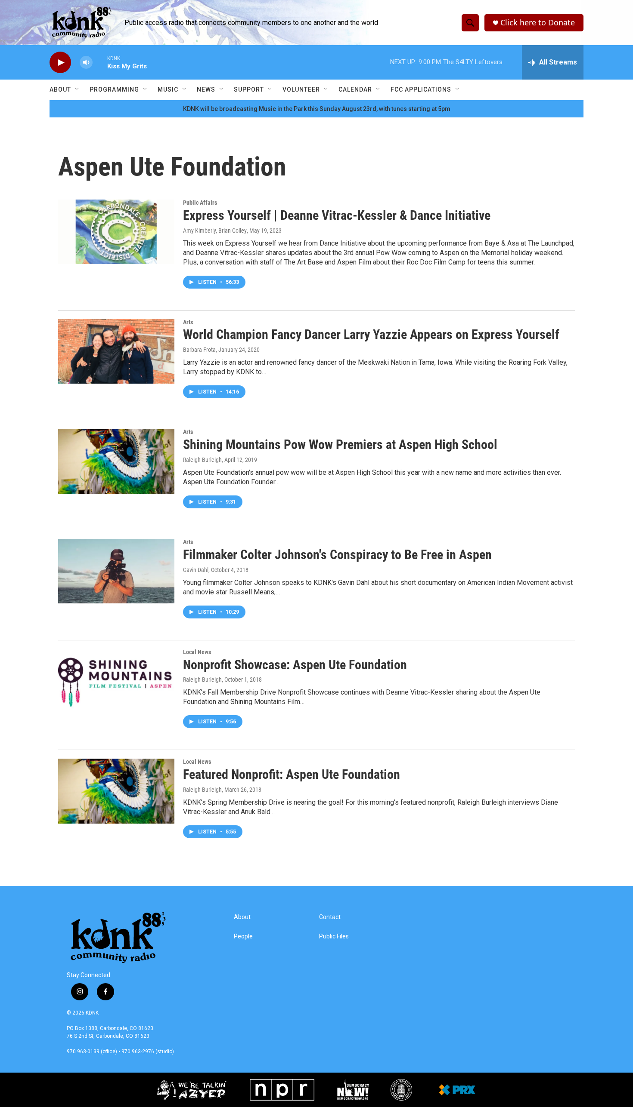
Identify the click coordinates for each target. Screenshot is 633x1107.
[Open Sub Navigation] (77, 89)
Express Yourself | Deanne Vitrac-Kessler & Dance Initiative (336, 215)
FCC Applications (421, 89)
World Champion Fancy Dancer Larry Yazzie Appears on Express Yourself (371, 334)
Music (168, 89)
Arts (188, 322)
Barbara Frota (199, 349)
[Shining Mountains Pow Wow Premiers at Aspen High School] (116, 461)
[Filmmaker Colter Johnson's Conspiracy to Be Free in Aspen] (116, 571)
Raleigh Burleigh (202, 459)
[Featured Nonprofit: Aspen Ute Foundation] (116, 791)
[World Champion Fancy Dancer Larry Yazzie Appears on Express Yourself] (116, 351)
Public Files (334, 936)
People (243, 936)
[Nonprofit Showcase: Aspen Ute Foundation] (116, 681)
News (206, 89)
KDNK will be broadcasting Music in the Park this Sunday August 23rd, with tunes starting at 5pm (316, 108)
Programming (114, 89)
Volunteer (301, 89)
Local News (197, 652)
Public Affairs (200, 202)
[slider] (100, 62)
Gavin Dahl (195, 569)
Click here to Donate (537, 22)
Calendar (355, 89)
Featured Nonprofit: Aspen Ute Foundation (291, 774)
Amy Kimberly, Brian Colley (215, 230)
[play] (60, 63)
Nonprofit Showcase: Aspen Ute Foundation (295, 664)
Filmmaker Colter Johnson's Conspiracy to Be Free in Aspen (337, 554)
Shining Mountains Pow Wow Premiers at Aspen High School (340, 444)
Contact (330, 917)
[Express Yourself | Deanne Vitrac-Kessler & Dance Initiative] (116, 232)
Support (249, 89)
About (60, 89)
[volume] (86, 62)
